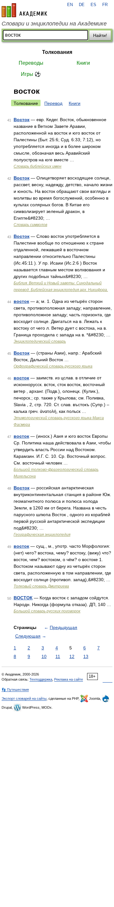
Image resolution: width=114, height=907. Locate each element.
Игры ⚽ (31, 74)
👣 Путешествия (15, 689)
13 (85, 656)
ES (93, 5)
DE (82, 5)
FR (105, 5)
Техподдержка (40, 679)
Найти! (100, 35)
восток (21, 301)
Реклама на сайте (68, 679)
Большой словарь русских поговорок (47, 611)
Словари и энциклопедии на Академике (54, 23)
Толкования (57, 52)
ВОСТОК (23, 597)
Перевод (53, 103)
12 (71, 656)
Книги (83, 63)
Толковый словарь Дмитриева (41, 586)
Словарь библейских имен (37, 166)
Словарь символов (30, 225)
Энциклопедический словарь (40, 341)
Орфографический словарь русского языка (53, 366)
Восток (21, 119)
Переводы (31, 63)
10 (44, 656)
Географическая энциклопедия (42, 534)
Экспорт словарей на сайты (24, 698)
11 (57, 656)
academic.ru (24, 10)
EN (70, 5)
